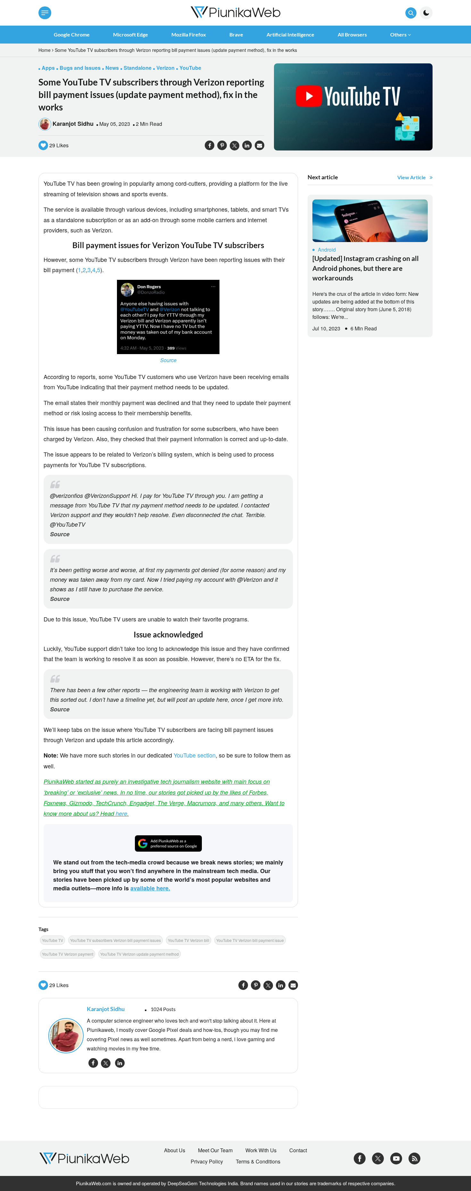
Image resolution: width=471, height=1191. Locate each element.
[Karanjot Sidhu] (64, 1035)
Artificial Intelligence (290, 34)
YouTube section (195, 755)
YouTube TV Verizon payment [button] (67, 954)
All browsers (352, 34)
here (121, 813)
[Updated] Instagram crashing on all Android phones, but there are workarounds (365, 268)
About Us (174, 1150)
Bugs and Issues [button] (80, 67)
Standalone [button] (138, 67)
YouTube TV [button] (52, 940)
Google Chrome (72, 34)
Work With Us (261, 1150)
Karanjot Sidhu (73, 123)
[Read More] (370, 220)
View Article (411, 177)
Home (44, 50)
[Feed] (414, 1157)
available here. (150, 888)
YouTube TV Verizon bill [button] (188, 940)
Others (398, 34)
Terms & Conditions (258, 1161)
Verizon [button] (165, 67)
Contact (298, 1150)
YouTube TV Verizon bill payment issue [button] (250, 940)
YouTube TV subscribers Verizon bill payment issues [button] (115, 940)
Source (168, 360)
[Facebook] (360, 1157)
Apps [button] (48, 67)
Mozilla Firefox (188, 34)
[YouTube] (396, 1157)
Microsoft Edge (130, 34)
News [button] (112, 67)
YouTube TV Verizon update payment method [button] (139, 954)
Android (327, 249)
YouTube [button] (190, 67)
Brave (236, 34)
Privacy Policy (207, 1161)
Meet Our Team (215, 1150)
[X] (378, 1157)
